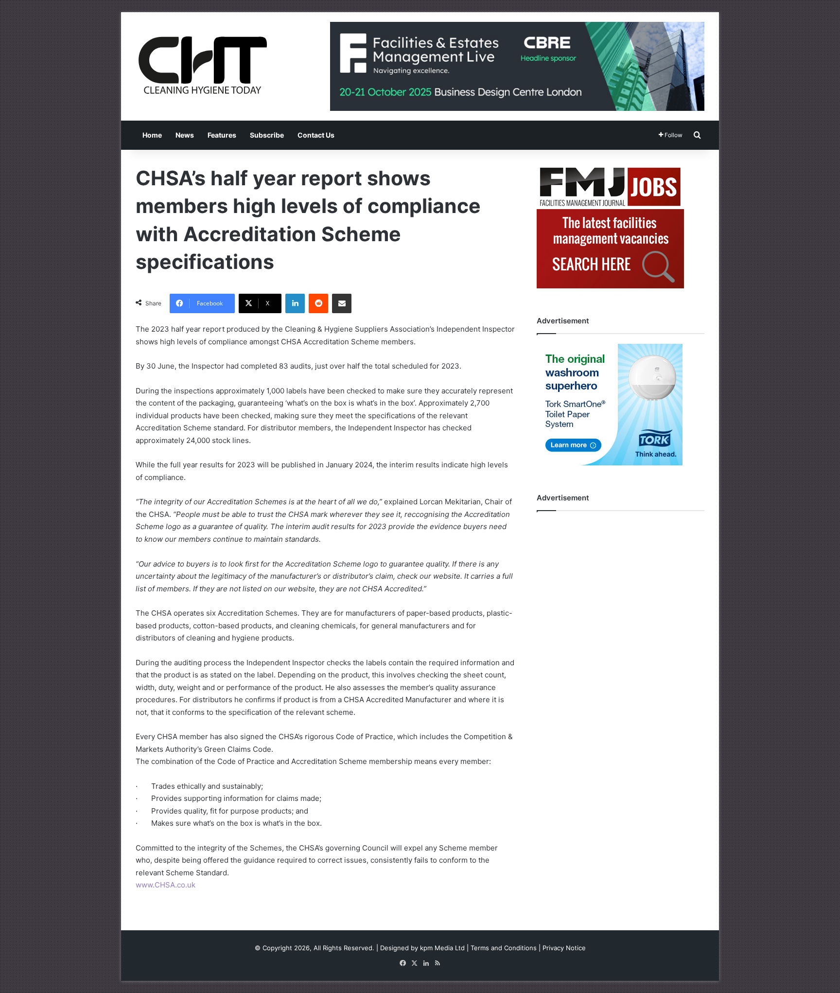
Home (152, 135)
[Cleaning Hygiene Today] (202, 65)
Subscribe (267, 135)
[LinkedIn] (295, 303)
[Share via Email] (341, 303)
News (184, 135)
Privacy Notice (564, 948)
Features (222, 135)
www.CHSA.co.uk (165, 884)
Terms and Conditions (504, 948)
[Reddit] (318, 303)
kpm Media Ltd (442, 948)
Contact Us (316, 135)
